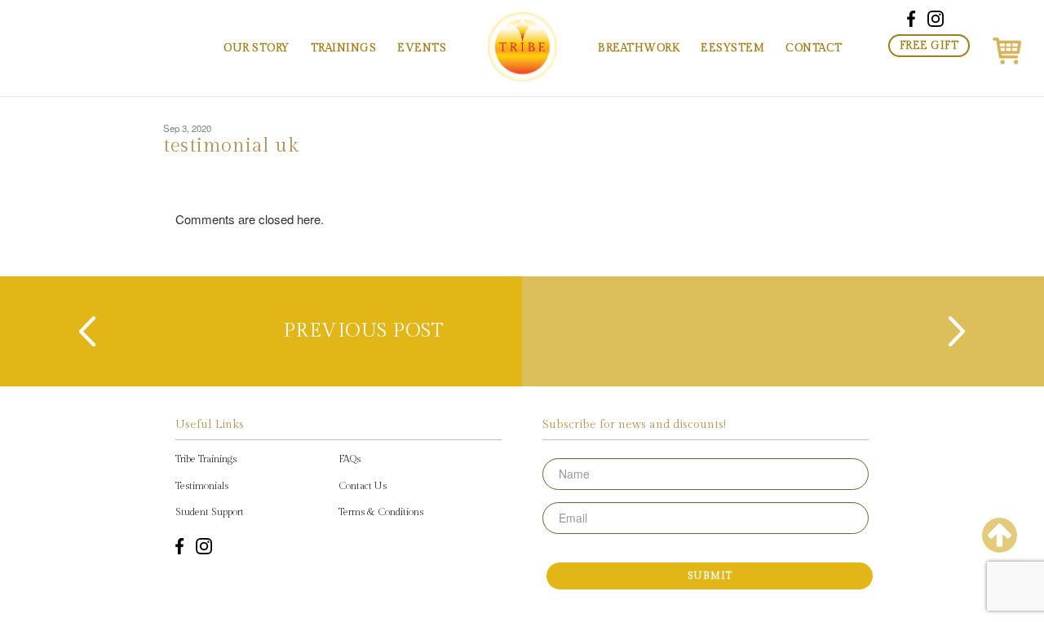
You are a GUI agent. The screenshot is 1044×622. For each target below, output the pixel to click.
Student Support (209, 512)
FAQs (349, 459)
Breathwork (638, 48)
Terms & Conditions (380, 512)
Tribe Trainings (206, 459)
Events (421, 48)
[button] (1007, 48)
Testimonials (201, 486)
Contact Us (362, 486)
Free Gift (929, 45)
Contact (814, 48)
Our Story (256, 48)
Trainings (344, 48)
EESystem (732, 48)
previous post (364, 331)
